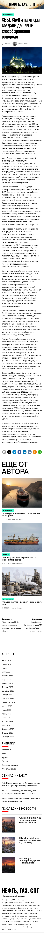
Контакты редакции (8, 919)
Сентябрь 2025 (8, 702)
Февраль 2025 (8, 729)
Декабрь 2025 (8, 691)
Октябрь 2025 (8, 698)
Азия (4, 753)
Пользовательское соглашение (20, 921)
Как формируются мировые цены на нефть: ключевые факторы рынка (21, 514)
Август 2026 (7, 660)
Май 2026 (6, 672)
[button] (4, 452)
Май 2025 (6, 717)
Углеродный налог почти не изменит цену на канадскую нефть (22, 603)
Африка (5, 757)
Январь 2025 (7, 733)
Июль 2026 (6, 664)
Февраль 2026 (8, 683)
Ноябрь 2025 (7, 694)
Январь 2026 (7, 687)
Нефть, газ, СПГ (22, 4)
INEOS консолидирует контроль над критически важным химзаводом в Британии (30, 819)
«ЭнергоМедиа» (28, 903)
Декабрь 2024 (8, 736)
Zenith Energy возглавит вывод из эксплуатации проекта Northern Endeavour (19, 558)
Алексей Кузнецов (23, 43)
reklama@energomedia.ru (30, 927)
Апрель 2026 (7, 675)
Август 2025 (7, 706)
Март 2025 (6, 725)
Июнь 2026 (7, 668)
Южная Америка (9, 769)
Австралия (6, 555)
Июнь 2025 (7, 714)
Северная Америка (8, 15)
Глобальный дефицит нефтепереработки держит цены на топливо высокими (30, 860)
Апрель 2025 (7, 721)
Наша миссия (32, 916)
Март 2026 (6, 679)
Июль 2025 (6, 710)
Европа (5, 761)
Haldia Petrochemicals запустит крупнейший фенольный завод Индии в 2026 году (30, 840)
